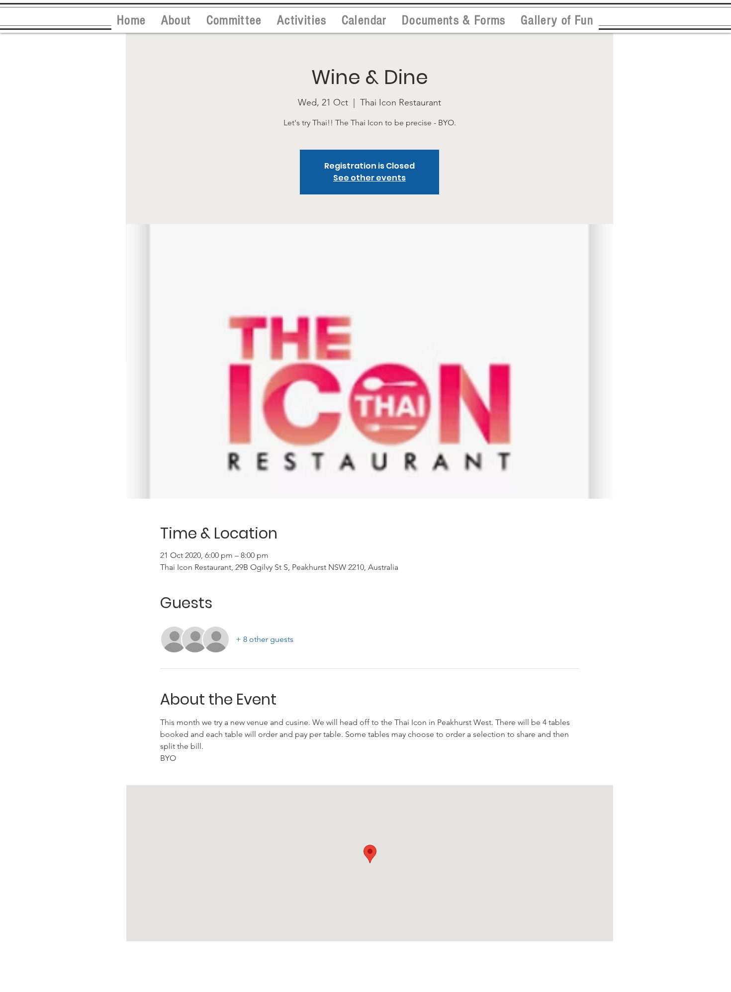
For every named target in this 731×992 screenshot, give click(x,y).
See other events (369, 177)
